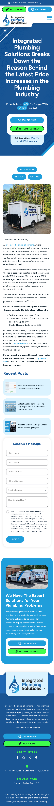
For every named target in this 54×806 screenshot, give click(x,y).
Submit (15, 539)
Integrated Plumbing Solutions (20, 245)
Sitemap (44, 801)
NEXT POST (35, 176)
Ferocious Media (40, 798)
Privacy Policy (20, 531)
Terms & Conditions (34, 531)
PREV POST (19, 176)
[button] (50, 17)
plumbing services (20, 343)
